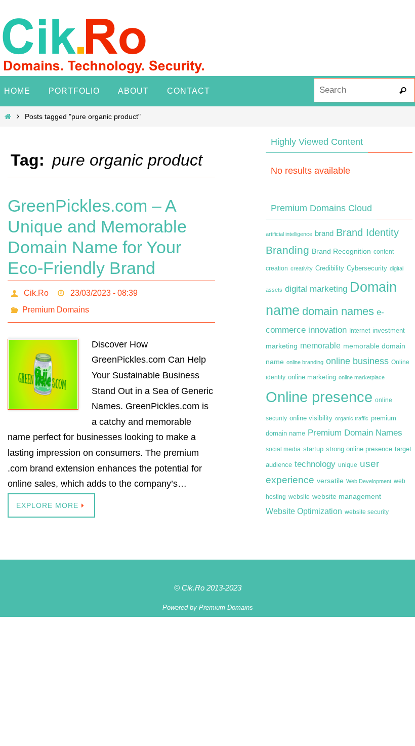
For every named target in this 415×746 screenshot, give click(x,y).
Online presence (319, 396)
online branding (304, 362)
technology (315, 464)
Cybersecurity (367, 268)
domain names (338, 311)
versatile (330, 481)
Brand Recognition (341, 251)
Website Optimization (304, 511)
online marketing (312, 377)
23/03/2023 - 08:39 (104, 291)
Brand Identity (367, 232)
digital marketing (316, 289)
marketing (282, 346)
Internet (359, 330)
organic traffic (351, 418)
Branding (287, 250)
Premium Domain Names (355, 433)
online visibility (311, 418)
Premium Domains (55, 305)
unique (347, 464)
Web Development (368, 481)
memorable (320, 345)
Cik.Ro (36, 291)
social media (283, 449)
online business (357, 361)
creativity (301, 268)
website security (367, 512)
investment (388, 330)
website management (346, 496)
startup (313, 449)
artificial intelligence (289, 234)
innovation (327, 330)
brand (324, 233)
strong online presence (359, 449)
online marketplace (362, 377)
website (299, 497)
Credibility (329, 268)
